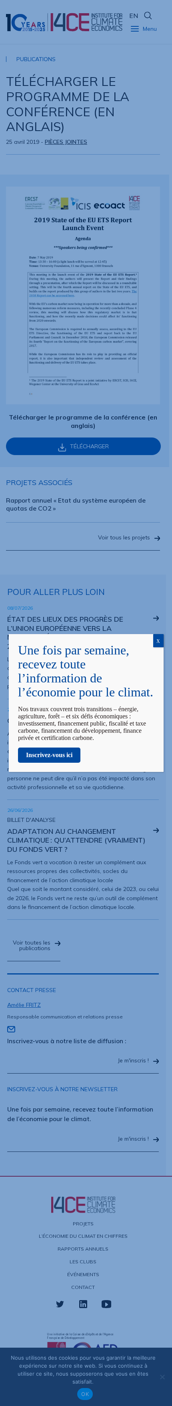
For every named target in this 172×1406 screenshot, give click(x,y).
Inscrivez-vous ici (49, 755)
